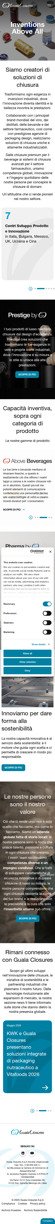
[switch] (47, 613)
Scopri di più (12, 510)
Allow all (27, 653)
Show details (39, 644)
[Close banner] (50, 552)
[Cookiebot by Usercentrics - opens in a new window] (32, 552)
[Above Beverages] (27, 463)
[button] (35, 288)
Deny (27, 670)
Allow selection (27, 662)
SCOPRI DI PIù (27, 375)
